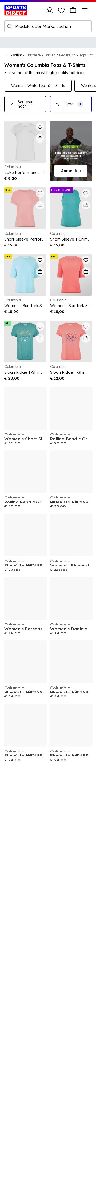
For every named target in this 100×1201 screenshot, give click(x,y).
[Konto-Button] (49, 10)
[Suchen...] (9, 26)
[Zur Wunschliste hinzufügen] (40, 127)
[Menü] (85, 10)
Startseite (33, 55)
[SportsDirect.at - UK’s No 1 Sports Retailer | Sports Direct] (15, 10)
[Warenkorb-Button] (73, 10)
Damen (50, 55)
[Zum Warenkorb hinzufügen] (40, 138)
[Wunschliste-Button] (61, 10)
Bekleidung (67, 55)
